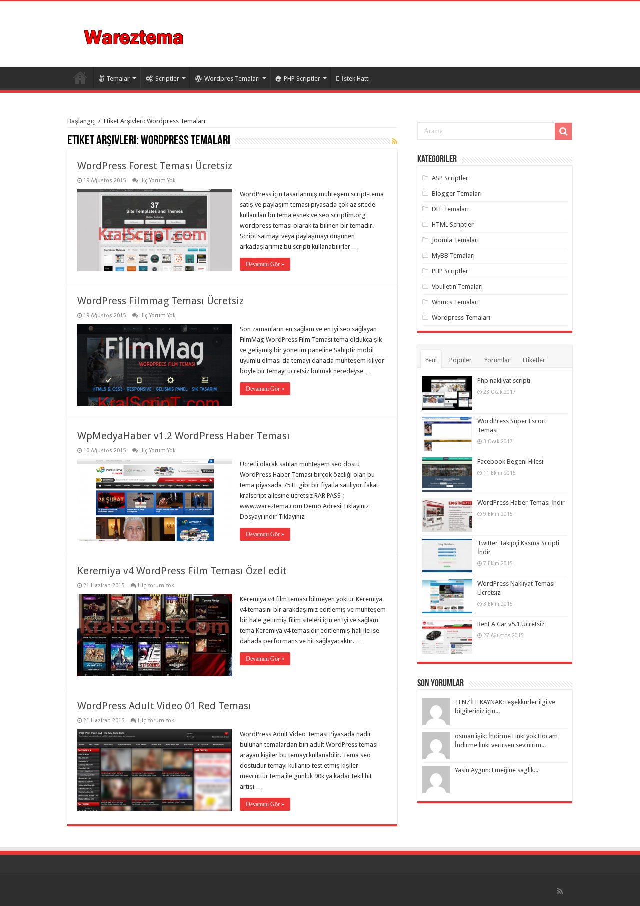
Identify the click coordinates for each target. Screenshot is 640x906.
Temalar (118, 78)
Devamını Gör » (265, 264)
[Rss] (560, 892)
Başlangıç (82, 121)
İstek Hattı (356, 78)
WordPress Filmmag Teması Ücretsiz (161, 301)
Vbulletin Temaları (457, 286)
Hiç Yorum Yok (158, 181)
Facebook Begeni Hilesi (511, 462)
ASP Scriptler (450, 178)
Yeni (431, 360)
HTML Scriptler (453, 224)
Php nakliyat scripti (504, 380)
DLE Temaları (450, 209)
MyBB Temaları (453, 256)
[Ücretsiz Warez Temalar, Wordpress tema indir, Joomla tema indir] (134, 36)
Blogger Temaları (457, 194)
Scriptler (168, 78)
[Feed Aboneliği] (395, 142)
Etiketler (534, 360)
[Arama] (563, 131)
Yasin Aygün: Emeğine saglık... (496, 770)
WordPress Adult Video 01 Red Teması (165, 706)
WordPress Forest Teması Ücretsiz (155, 166)
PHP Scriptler (302, 78)
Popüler (461, 360)
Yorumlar (497, 360)
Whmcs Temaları (455, 302)
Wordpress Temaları (461, 318)
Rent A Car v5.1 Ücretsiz (511, 624)
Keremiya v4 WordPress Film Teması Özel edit (182, 571)
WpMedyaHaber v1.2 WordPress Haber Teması (184, 436)
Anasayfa (81, 77)
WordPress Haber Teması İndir (521, 502)
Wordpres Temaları (232, 78)
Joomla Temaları (455, 240)
